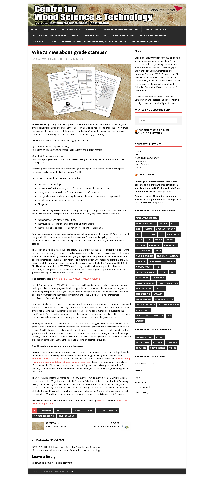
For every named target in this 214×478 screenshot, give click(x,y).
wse (169, 315)
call (138, 229)
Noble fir (140, 261)
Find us (90, 29)
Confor (138, 151)
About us (48, 29)
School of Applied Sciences (165, 103)
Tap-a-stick (38, 41)
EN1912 (158, 240)
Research (157, 342)
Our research (70, 29)
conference (149, 234)
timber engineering (44, 416)
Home (34, 29)
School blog (145, 174)
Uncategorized (157, 348)
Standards (73, 59)
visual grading (143, 299)
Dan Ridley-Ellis (57, 59)
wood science (143, 310)
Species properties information (120, 29)
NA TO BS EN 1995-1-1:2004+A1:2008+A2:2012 (77, 278)
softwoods (158, 277)
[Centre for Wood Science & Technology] (107, 24)
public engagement (145, 272)
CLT (137, 234)
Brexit (174, 223)
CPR (57, 410)
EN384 (148, 240)
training (159, 288)
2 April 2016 (41, 59)
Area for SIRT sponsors (153, 35)
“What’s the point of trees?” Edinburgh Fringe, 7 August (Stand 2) (88, 41)
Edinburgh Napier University (147, 57)
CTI (136, 154)
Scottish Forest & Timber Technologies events (152, 132)
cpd (161, 234)
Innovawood (140, 161)
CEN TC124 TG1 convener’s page (48, 35)
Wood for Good (142, 164)
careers (148, 229)
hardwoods (170, 245)
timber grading (66, 416)
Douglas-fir (173, 234)
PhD (157, 267)
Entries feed (140, 382)
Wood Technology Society (147, 157)
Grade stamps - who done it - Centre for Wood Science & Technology (67, 450)
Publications (142, 342)
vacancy (158, 294)
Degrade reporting (123, 35)
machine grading (144, 256)
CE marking (45, 410)
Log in (137, 377)
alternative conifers (146, 218)
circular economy (165, 229)
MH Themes (71, 471)
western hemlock (164, 299)
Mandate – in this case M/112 (47, 358)
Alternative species (145, 223)
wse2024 (140, 321)
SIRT (173, 272)
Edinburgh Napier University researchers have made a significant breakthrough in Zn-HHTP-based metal (158, 199)
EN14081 (77, 410)
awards (163, 223)
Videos (172, 348)
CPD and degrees (144, 337)
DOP (67, 410)
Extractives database (157, 29)
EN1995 (90, 410)
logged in (49, 462)
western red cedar (145, 304)
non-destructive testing (162, 261)
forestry (140, 245)
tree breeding (143, 294)
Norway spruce (143, 267)
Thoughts (141, 348)
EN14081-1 (102, 400)
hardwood (154, 245)
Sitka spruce (142, 277)
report (163, 272)
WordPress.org (141, 392)
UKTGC (75, 35)
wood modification (169, 304)
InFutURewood (143, 250)
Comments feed (142, 387)
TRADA (138, 167)
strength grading (107, 410)
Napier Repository (95, 35)
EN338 (139, 240)
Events (159, 337)
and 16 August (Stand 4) (145, 41)
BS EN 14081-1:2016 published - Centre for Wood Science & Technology (69, 447)
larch (158, 250)
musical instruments (167, 256)
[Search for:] (158, 120)
